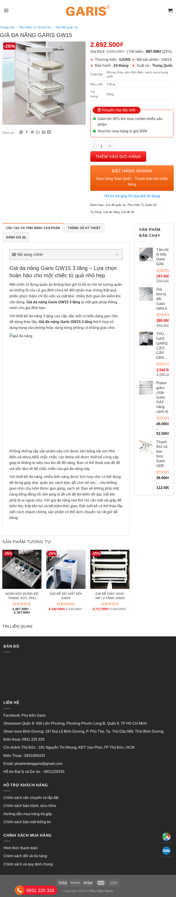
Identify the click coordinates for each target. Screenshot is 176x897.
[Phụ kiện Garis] (88, 10)
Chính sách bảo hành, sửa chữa (29, 806)
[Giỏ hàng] (170, 10)
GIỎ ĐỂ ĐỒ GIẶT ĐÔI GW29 (66, 596)
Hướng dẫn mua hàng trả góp (27, 814)
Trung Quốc (162, 65)
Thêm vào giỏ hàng (118, 156)
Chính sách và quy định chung (28, 864)
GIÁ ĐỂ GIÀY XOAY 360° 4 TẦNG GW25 (110, 596)
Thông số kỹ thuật (84, 228)
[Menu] (6, 10)
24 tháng (121, 65)
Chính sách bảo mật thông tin (27, 822)
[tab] (32, 228)
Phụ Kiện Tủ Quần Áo (35, 27)
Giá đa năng (111, 212)
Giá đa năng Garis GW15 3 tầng (53, 302)
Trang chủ (7, 27)
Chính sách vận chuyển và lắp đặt (30, 798)
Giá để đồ (127, 212)
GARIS (125, 59)
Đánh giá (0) (16, 237)
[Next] (129, 586)
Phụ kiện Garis (34, 715)
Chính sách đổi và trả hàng (25, 856)
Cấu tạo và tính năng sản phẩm (33, 228)
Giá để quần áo (67, 27)
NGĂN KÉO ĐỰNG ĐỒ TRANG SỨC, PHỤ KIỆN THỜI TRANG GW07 (21, 596)
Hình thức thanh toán (20, 848)
